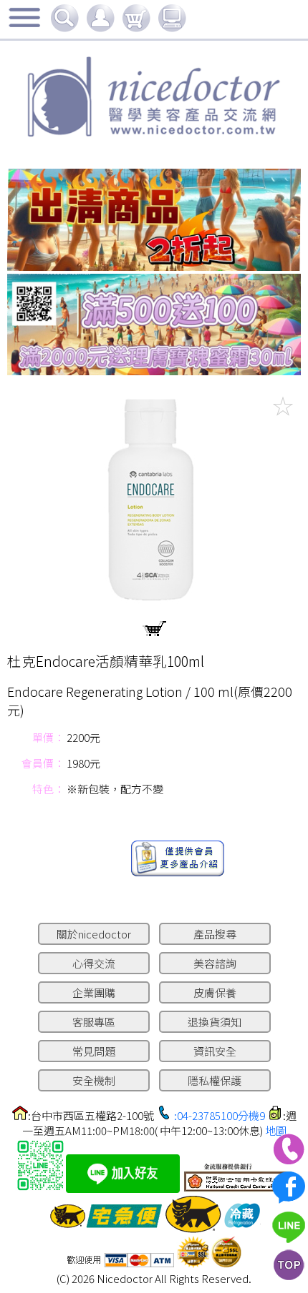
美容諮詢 (214, 963)
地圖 (276, 1130)
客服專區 (93, 1021)
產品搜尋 (214, 933)
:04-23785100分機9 (219, 1115)
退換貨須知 (214, 1021)
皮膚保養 (214, 992)
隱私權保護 (214, 1080)
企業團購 (93, 992)
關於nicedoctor (94, 933)
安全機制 (93, 1080)
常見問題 (93, 1051)
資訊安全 (214, 1051)
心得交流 (93, 963)
